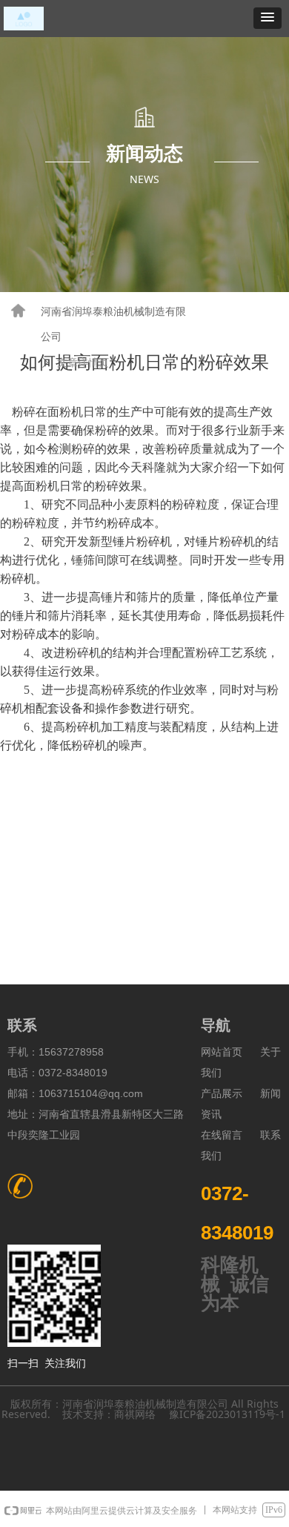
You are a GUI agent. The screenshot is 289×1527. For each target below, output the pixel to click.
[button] (267, 18)
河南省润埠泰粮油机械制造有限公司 (113, 324)
